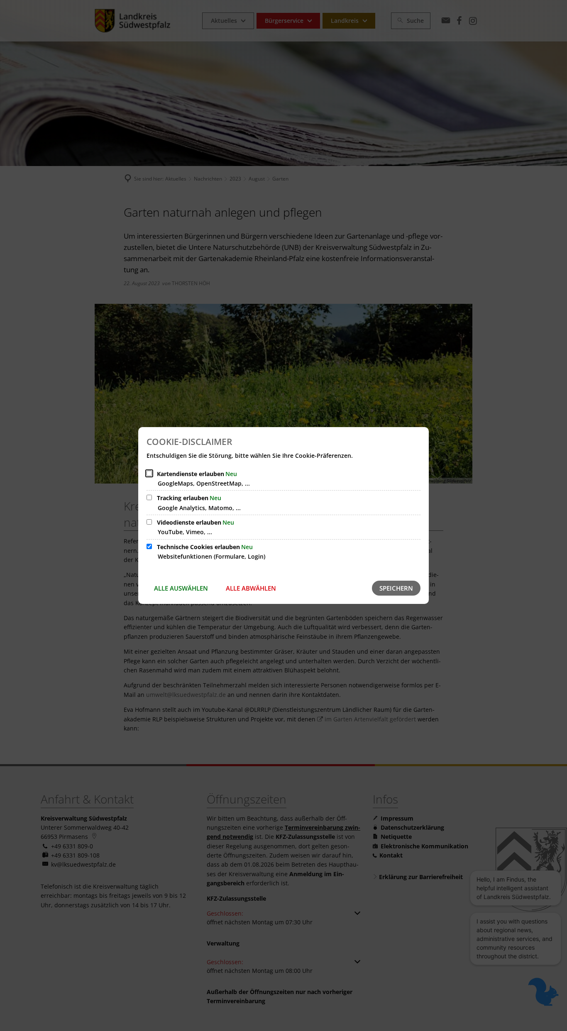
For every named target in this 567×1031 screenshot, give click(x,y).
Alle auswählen (181, 588)
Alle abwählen (251, 588)
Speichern (396, 588)
